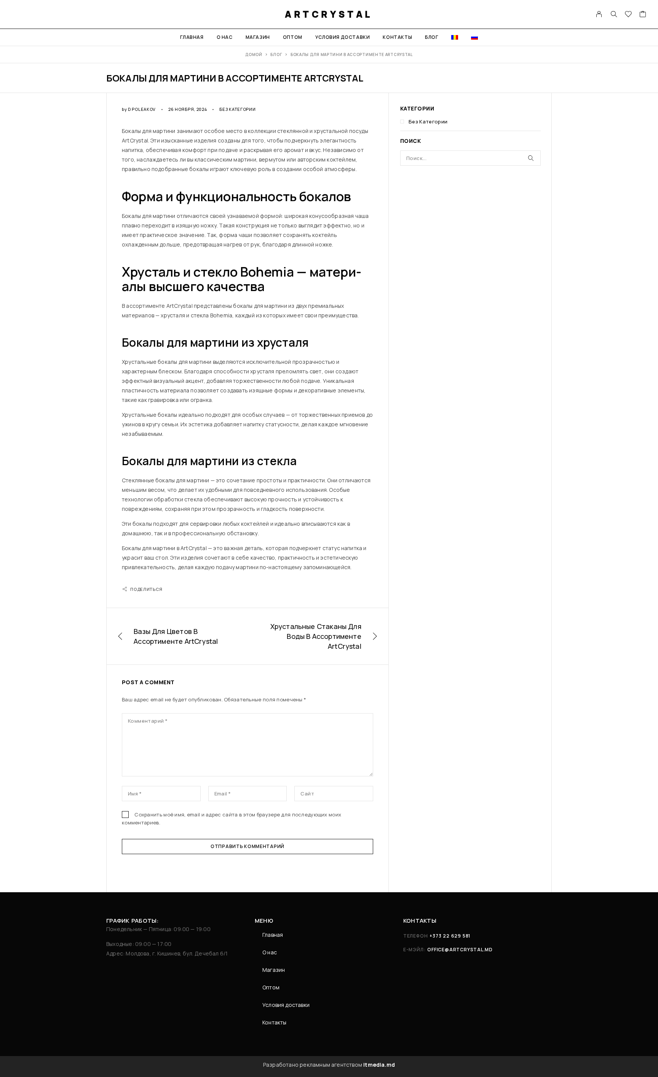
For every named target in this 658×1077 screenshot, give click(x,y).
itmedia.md (379, 1064)
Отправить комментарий (247, 846)
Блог (431, 37)
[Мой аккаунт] (599, 14)
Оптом (292, 37)
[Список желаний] (628, 15)
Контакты (397, 37)
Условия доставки (342, 37)
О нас (225, 37)
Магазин (258, 37)
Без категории (237, 109)
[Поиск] (614, 14)
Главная (191, 37)
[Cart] (643, 15)
